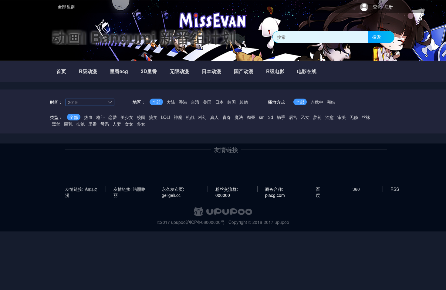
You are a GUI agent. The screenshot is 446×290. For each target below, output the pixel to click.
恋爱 (112, 117)
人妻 (117, 124)
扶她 (80, 124)
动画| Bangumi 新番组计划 (144, 37)
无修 (354, 117)
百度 (318, 189)
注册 (388, 6)
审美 (341, 117)
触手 (281, 117)
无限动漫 (179, 71)
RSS (394, 189)
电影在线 (306, 71)
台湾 (195, 102)
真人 (214, 117)
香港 (183, 102)
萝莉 (317, 117)
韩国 (231, 102)
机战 (190, 117)
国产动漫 (243, 71)
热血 (88, 117)
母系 (104, 124)
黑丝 (56, 124)
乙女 (305, 117)
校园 (141, 117)
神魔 (178, 117)
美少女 (126, 117)
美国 (207, 102)
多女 (141, 124)
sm (262, 117)
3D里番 (149, 71)
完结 (331, 102)
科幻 (202, 117)
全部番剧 (66, 6)
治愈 (329, 117)
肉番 (251, 117)
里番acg (119, 71)
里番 (92, 124)
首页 (61, 71)
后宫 (293, 117)
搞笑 (153, 117)
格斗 (100, 117)
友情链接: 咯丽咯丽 (129, 189)
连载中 (316, 102)
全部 (156, 102)
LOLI (165, 117)
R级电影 (275, 71)
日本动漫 (211, 71)
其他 (243, 102)
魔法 (239, 117)
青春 (226, 117)
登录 (377, 6)
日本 (219, 102)
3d (270, 117)
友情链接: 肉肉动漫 (81, 189)
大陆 (171, 102)
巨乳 (68, 124)
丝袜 (366, 117)
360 (356, 189)
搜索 (376, 37)
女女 (129, 124)
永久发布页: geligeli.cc (173, 189)
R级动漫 (88, 71)
